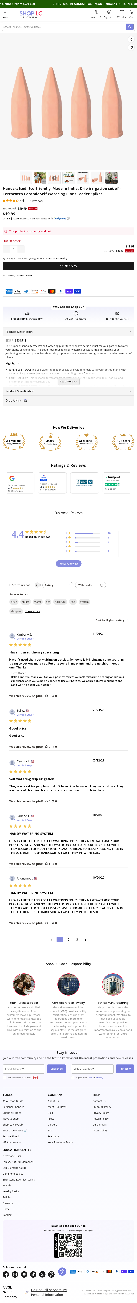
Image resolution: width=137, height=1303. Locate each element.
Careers (52, 1124)
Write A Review (69, 563)
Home (6, 1209)
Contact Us (99, 1101)
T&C (50, 1130)
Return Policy (100, 1118)
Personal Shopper (13, 1107)
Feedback (53, 1136)
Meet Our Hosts (57, 1107)
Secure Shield (11, 1136)
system (84, 601)
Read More (66, 381)
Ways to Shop (11, 1118)
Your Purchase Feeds (60, 1142)
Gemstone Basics (13, 1173)
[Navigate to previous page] (51, 939)
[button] (68, 218)
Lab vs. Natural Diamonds (18, 1162)
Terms (90, 1077)
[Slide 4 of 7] (68, 178)
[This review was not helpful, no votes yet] (53, 696)
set (48, 601)
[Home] (35, 14)
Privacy (99, 1077)
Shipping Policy (102, 1107)
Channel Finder (12, 1112)
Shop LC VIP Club (13, 1124)
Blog (50, 1112)
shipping (16, 611)
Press (51, 1118)
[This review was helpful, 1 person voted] (46, 864)
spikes (25, 601)
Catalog (7, 1215)
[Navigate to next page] (85, 939)
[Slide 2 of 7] (40, 178)
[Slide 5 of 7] (83, 178)
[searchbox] (21, 585)
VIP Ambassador (12, 1142)
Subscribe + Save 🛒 (15, 1130)
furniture (60, 601)
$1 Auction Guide (13, 1101)
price (14, 601)
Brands (7, 1185)
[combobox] (64, 27)
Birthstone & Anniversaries (19, 1179)
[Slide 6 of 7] (97, 178)
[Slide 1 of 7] (26, 178)
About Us (53, 1101)
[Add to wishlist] (131, 47)
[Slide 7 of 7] (111, 178)
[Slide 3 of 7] (54, 178)
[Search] (130, 27)
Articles (7, 1197)
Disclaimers (100, 1124)
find (73, 601)
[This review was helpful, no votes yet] (46, 696)
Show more (32, 611)
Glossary (8, 1203)
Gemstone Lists (12, 1156)
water (37, 601)
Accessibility (100, 1130)
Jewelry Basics (11, 1191)
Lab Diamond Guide (14, 1167)
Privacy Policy (101, 1112)
